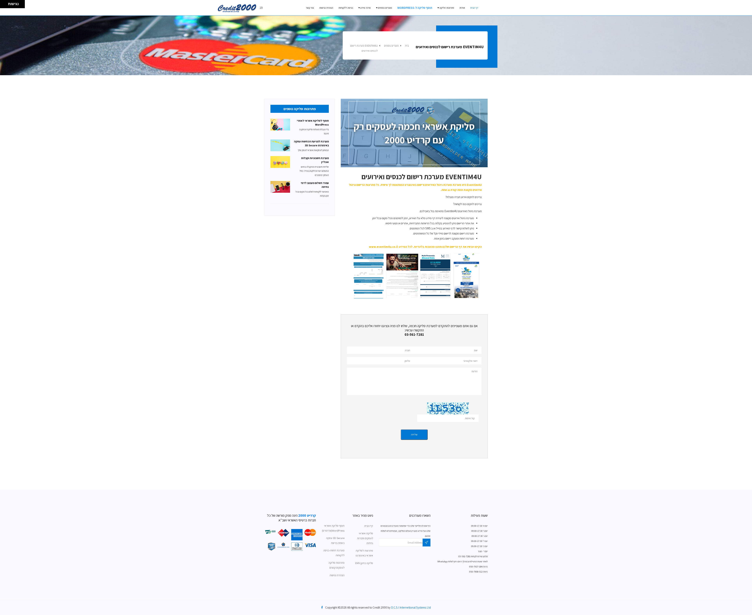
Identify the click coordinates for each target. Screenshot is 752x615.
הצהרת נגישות (326, 7)
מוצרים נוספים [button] (384, 7)
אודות (462, 7)
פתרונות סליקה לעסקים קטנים (336, 565)
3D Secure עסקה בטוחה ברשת (335, 540)
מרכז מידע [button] (365, 7)
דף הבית (474, 7)
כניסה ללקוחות (345, 7)
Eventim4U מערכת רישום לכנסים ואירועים (364, 48)
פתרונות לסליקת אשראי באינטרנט (364, 553)
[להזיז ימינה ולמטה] (5, 5)
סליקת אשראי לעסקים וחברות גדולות (365, 538)
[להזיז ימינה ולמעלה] (5, 3)
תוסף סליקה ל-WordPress (414, 8)
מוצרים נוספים (391, 45)
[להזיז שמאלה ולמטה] (3, 5)
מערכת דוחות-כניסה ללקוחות (333, 553)
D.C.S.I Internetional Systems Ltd (411, 607)
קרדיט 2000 (306, 515)
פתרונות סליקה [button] (446, 7)
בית (407, 45)
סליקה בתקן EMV (364, 563)
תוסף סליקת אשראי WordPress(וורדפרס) (333, 528)
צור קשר (310, 7)
